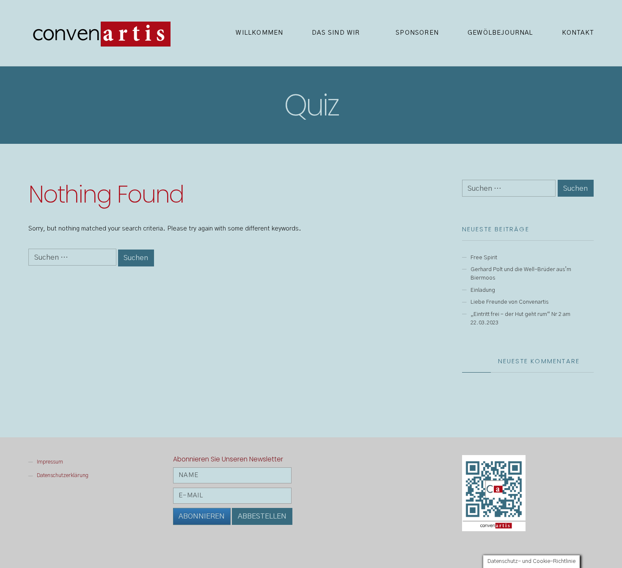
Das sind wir (336, 33)
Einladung (483, 290)
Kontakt (578, 33)
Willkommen (259, 33)
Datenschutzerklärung (62, 475)
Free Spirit (484, 258)
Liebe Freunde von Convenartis (509, 302)
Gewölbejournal (500, 33)
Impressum (50, 462)
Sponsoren (417, 33)
